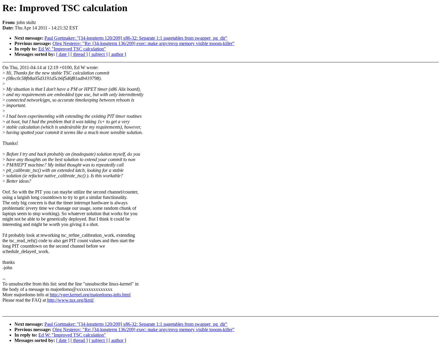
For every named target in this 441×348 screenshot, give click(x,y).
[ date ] (62, 54)
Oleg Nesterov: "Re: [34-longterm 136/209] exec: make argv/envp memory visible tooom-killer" (143, 43)
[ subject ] (98, 54)
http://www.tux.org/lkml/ (70, 300)
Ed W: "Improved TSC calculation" (72, 48)
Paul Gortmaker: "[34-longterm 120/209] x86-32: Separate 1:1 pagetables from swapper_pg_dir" (135, 38)
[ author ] (117, 54)
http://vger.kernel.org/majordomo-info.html (90, 294)
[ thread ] (79, 54)
